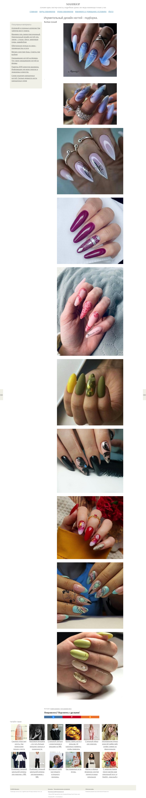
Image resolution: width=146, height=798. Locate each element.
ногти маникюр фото (66, 709)
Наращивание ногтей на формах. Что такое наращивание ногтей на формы (25, 60)
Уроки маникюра (65, 11)
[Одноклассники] (90, 717)
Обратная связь (90, 789)
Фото (110, 11)
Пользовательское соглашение (62, 789)
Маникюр (73, 4)
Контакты (50, 789)
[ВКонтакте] (53, 717)
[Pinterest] (72, 717)
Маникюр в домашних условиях (90, 11)
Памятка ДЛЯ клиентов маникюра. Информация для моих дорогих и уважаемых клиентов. (25, 69)
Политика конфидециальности (56, 791)
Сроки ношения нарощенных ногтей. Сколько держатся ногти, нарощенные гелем (24, 78)
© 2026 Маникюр (14, 789)
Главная (34, 11)
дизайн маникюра (55, 709)
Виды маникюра (47, 11)
